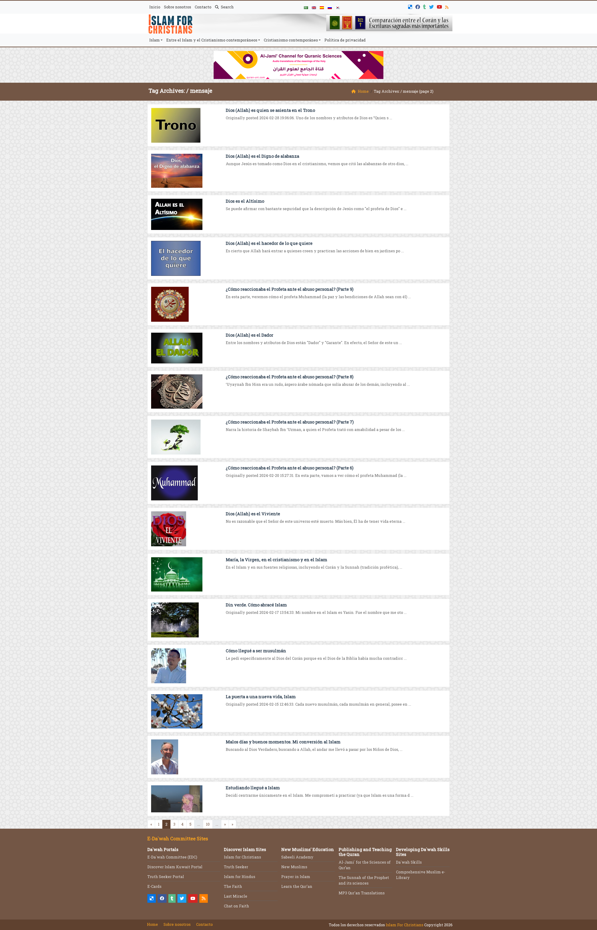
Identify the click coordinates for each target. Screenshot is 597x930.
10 (208, 824)
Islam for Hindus (239, 876)
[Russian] (330, 7)
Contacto (203, 6)
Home (152, 924)
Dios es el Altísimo (245, 201)
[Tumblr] (425, 6)
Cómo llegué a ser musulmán (256, 650)
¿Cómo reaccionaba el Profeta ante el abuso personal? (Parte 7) (290, 422)
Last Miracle (235, 896)
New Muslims (294, 866)
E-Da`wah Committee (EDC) (172, 857)
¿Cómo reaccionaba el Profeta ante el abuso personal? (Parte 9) (290, 289)
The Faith (233, 886)
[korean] (338, 7)
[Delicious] (410, 6)
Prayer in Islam (295, 876)
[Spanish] (322, 7)
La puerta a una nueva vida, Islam (261, 696)
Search (227, 6)
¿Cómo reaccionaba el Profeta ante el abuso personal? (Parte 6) (290, 468)
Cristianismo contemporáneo (291, 40)
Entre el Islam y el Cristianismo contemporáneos (211, 40)
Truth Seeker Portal (165, 876)
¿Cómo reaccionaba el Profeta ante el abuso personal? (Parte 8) (290, 377)
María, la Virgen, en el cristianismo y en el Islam (276, 559)
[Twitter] (432, 6)
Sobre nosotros (177, 6)
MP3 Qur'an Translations (362, 892)
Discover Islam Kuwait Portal (174, 866)
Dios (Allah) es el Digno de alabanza (262, 156)
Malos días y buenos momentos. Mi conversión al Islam (283, 742)
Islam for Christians (242, 857)
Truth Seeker (236, 866)
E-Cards (154, 886)
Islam (154, 40)
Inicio (154, 6)
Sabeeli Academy (297, 857)
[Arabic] (306, 7)
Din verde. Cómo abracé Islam (256, 605)
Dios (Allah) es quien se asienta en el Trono (270, 110)
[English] (314, 7)
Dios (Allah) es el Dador (249, 335)
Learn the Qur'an (296, 886)
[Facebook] (418, 6)
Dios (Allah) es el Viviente (253, 513)
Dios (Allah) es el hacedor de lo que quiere (269, 243)
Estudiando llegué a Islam (253, 787)
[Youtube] (440, 6)
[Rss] (447, 6)
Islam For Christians (404, 924)
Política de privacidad (345, 40)
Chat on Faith (236, 905)
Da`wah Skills (409, 862)
